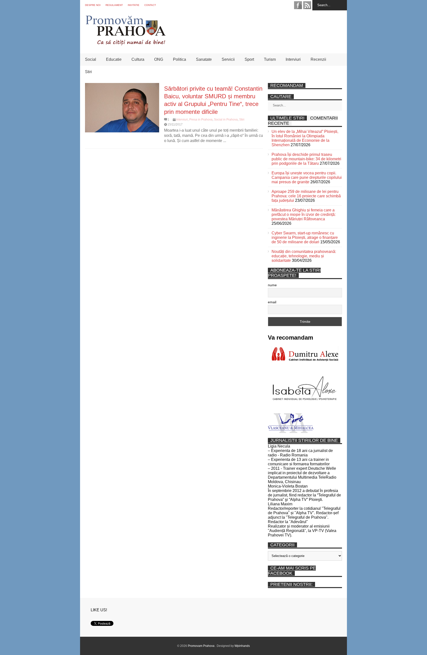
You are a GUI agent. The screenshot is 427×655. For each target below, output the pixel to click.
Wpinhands (242, 646)
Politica (179, 59)
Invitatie (133, 5)
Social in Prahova (226, 119)
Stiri (88, 72)
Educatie (114, 59)
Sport (249, 59)
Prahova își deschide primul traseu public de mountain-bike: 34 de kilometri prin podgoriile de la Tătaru (306, 158)
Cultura (137, 59)
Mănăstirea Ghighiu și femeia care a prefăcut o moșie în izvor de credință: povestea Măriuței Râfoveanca (304, 214)
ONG (158, 59)
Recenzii (318, 59)
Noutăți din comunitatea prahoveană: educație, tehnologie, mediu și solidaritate (304, 256)
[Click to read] (122, 107)
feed (307, 5)
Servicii (228, 59)
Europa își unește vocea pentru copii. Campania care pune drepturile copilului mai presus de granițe (307, 177)
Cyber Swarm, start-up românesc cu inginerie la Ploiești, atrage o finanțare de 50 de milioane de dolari (305, 237)
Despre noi (93, 5)
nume (272, 285)
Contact (150, 5)
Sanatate (204, 59)
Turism (270, 59)
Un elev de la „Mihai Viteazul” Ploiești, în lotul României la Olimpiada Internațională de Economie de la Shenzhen (305, 138)
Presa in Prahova (201, 119)
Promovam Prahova (201, 646)
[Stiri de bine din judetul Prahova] (125, 44)
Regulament (114, 5)
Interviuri (293, 59)
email (272, 302)
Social (90, 59)
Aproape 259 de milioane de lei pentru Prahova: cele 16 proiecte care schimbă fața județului (306, 196)
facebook (298, 5)
